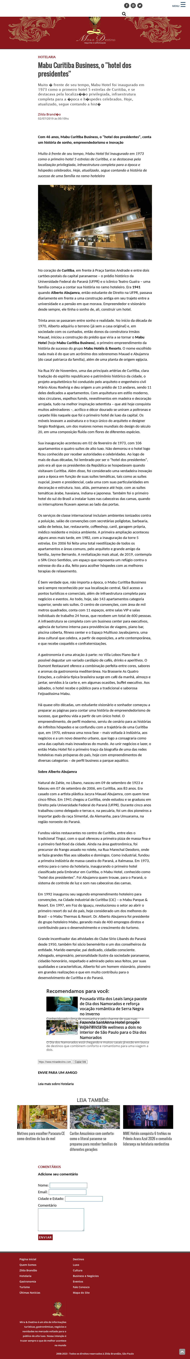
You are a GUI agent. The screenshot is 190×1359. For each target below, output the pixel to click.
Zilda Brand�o (49, 114)
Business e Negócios (86, 1276)
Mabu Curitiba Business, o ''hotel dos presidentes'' (84, 69)
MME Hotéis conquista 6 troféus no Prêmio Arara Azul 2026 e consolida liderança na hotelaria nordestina (147, 1139)
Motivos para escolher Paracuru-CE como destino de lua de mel (41, 1136)
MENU (175, 6)
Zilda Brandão (28, 1270)
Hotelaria (25, 1276)
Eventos (78, 1281)
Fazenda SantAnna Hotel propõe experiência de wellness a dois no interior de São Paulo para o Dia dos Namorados (113, 1030)
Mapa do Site (81, 1292)
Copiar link (80, 1061)
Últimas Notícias (29, 1292)
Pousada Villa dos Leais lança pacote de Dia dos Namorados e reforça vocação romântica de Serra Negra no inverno (113, 1006)
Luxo (76, 1265)
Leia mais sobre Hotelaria (56, 1084)
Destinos (78, 1259)
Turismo (24, 1287)
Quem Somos (27, 1265)
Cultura (77, 1270)
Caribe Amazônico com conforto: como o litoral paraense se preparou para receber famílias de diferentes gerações (93, 1141)
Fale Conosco (81, 1287)
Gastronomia (27, 1281)
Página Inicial (27, 1259)
